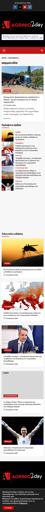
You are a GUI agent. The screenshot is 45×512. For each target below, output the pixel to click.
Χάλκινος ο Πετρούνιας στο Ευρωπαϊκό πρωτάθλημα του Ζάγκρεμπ (26, 186)
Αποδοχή (8, 508)
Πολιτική (18, 156)
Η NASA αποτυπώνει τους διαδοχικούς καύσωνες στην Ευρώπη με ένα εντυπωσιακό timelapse (26, 149)
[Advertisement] (23, 211)
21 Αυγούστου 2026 (12, 275)
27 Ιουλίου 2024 (11, 105)
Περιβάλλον (19, 143)
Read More (7, 118)
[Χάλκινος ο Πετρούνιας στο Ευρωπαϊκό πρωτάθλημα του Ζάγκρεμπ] (8, 185)
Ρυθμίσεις (23, 503)
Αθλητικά (18, 181)
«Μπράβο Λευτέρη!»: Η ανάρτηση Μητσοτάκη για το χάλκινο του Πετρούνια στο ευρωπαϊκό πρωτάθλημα (28, 161)
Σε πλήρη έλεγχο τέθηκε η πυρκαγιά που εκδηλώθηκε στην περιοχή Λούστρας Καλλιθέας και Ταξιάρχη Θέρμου (28, 174)
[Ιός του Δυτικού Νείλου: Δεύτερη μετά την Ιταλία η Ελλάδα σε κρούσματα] (8, 136)
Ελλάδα (7, 91)
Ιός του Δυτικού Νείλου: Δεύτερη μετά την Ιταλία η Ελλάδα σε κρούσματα (28, 137)
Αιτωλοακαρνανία (21, 168)
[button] (4, 50)
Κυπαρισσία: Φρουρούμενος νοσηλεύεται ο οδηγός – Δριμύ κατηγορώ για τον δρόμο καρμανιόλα (22, 99)
